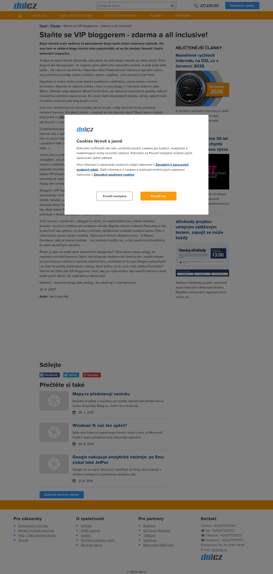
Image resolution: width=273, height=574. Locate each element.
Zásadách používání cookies (114, 174)
